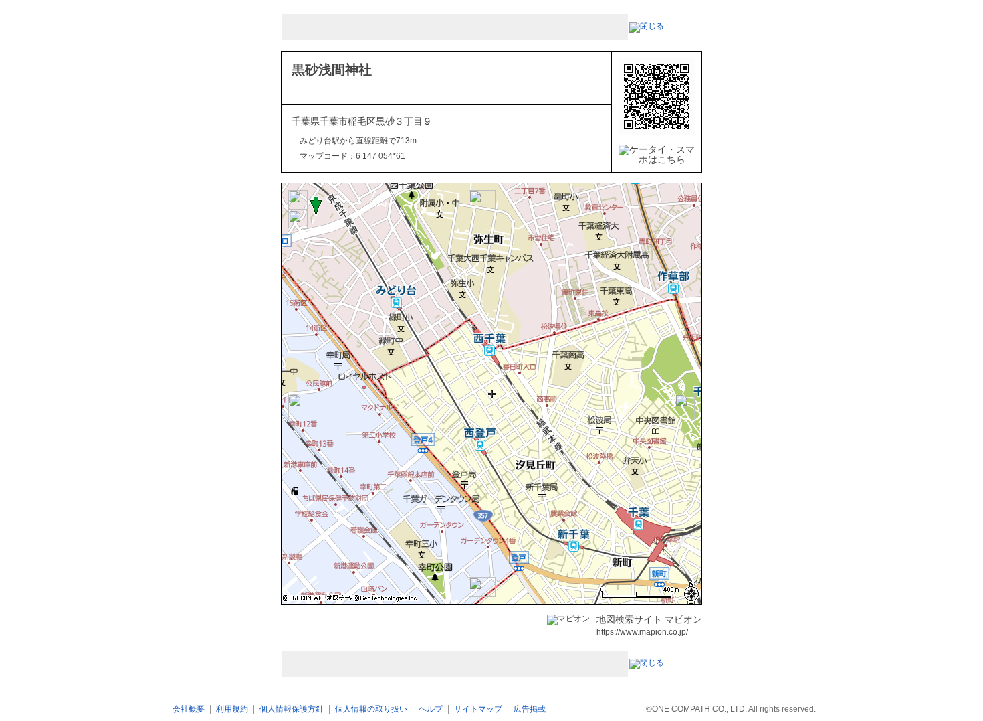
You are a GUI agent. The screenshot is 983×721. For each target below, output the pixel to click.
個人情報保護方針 (291, 709)
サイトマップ (478, 709)
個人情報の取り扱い (371, 709)
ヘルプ (431, 709)
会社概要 (189, 709)
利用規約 (232, 709)
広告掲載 (530, 709)
